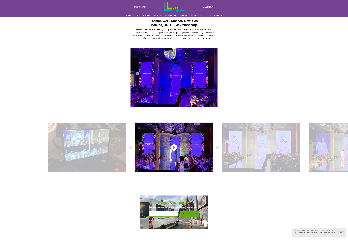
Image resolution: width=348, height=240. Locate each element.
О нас (137, 15)
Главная (129, 15)
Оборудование (170, 15)
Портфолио (183, 15)
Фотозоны (158, 15)
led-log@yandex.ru (208, 7)
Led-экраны (147, 15)
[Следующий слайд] (217, 147)
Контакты (218, 15)
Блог (209, 15)
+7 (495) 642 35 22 (208, 6)
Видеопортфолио (198, 15)
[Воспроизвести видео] (174, 147)
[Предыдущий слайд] (130, 147)
